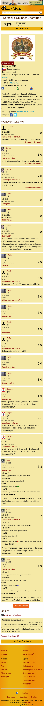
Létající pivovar (29, 677)
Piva (2, 666)
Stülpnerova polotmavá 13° (12, 137)
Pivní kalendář (6, 651)
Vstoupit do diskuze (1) (10, 636)
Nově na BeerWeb (22, 641)
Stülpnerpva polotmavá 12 (11, 180)
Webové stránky (7, 77)
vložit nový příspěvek (12, 615)
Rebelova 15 (6, 220)
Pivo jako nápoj (29, 662)
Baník (9, 271)
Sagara (10, 389)
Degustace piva (29, 673)
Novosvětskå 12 (7, 383)
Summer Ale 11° (7, 316)
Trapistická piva (29, 680)
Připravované (6, 673)
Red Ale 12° (6, 236)
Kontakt (25, 693)
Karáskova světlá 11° (9, 158)
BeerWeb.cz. (29, 702)
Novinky (4, 654)
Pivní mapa (27, 651)
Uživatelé (4, 670)
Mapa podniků (28, 654)
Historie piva (28, 666)
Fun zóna (11, 697)
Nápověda (23, 697)
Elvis (10, 193)
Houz (8, 460)
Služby (34, 697)
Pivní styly (5, 677)
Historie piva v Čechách (32, 670)
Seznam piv (22, 28)
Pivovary (4, 662)
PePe (9, 338)
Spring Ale (5, 204)
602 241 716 (14, 83)
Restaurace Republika (26, 111)
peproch (10, 127)
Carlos (8, 148)
